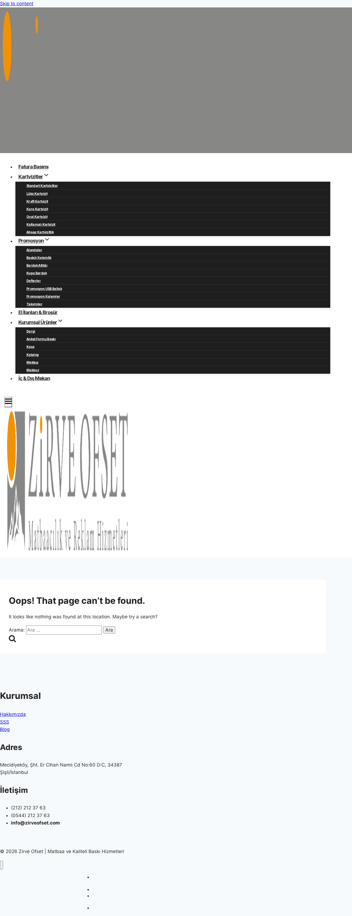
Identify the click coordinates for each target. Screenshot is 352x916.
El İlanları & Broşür (38, 312)
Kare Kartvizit (37, 209)
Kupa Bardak (36, 273)
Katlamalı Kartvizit (40, 224)
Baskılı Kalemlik (38, 258)
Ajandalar (34, 250)
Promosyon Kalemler (43, 296)
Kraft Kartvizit (37, 201)
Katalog (32, 355)
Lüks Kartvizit (36, 194)
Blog (5, 729)
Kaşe (30, 347)
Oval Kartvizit (36, 217)
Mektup (32, 362)
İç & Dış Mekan (34, 378)
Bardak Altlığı (36, 265)
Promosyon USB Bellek (44, 289)
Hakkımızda (13, 714)
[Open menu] (8, 402)
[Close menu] (1, 865)
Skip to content (16, 3)
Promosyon (102, 908)
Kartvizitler (101, 889)
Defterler (33, 281)
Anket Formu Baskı (41, 339)
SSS (4, 722)
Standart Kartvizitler (42, 186)
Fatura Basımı (33, 167)
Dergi (30, 331)
